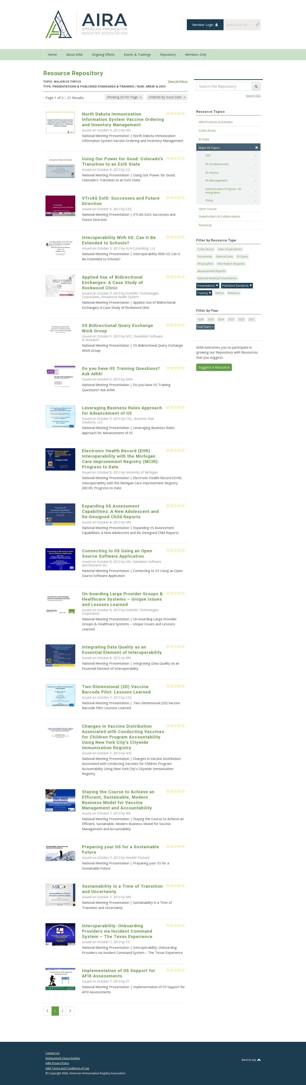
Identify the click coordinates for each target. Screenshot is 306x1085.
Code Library (205, 249)
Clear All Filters (177, 81)
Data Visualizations (230, 249)
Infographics (205, 264)
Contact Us (52, 1053)
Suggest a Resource (214, 367)
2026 (200, 319)
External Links (224, 256)
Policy (209, 200)
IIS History (212, 173)
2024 (221, 319)
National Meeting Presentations (217, 278)
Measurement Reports (211, 271)
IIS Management (216, 180)
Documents (204, 256)
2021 (251, 319)
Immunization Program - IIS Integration (223, 190)
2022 (241, 319)
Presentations (206, 286)
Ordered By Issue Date (166, 97)
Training (202, 293)
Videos (219, 293)
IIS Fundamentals (217, 164)
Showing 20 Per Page (123, 97)
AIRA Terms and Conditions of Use (67, 1068)
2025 (211, 319)
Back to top (249, 1060)
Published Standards (235, 286)
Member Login (202, 25)
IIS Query (242, 256)
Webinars (234, 293)
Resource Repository (73, 73)
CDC (208, 155)
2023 (231, 319)
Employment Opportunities (62, 1058)
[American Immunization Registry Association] (86, 24)
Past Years (204, 327)
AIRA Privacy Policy (57, 1063)
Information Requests (231, 264)
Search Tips (253, 96)
